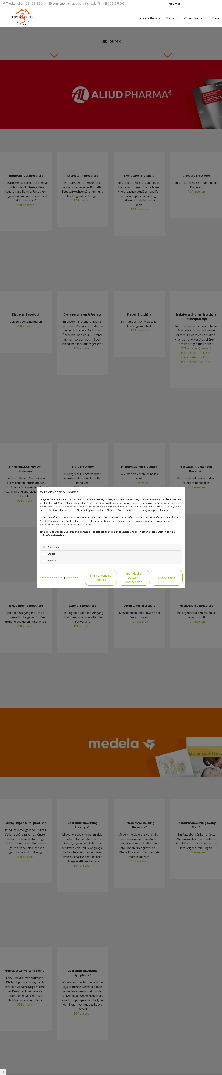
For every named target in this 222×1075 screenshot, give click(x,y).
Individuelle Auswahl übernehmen (133, 578)
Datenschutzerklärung (51, 577)
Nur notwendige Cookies (100, 578)
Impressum (72, 577)
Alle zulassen (166, 578)
